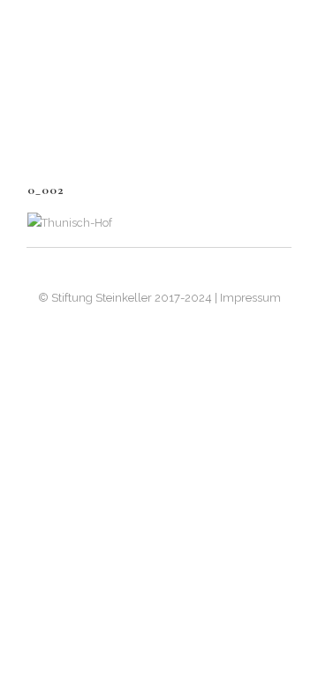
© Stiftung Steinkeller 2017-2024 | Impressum (159, 297)
